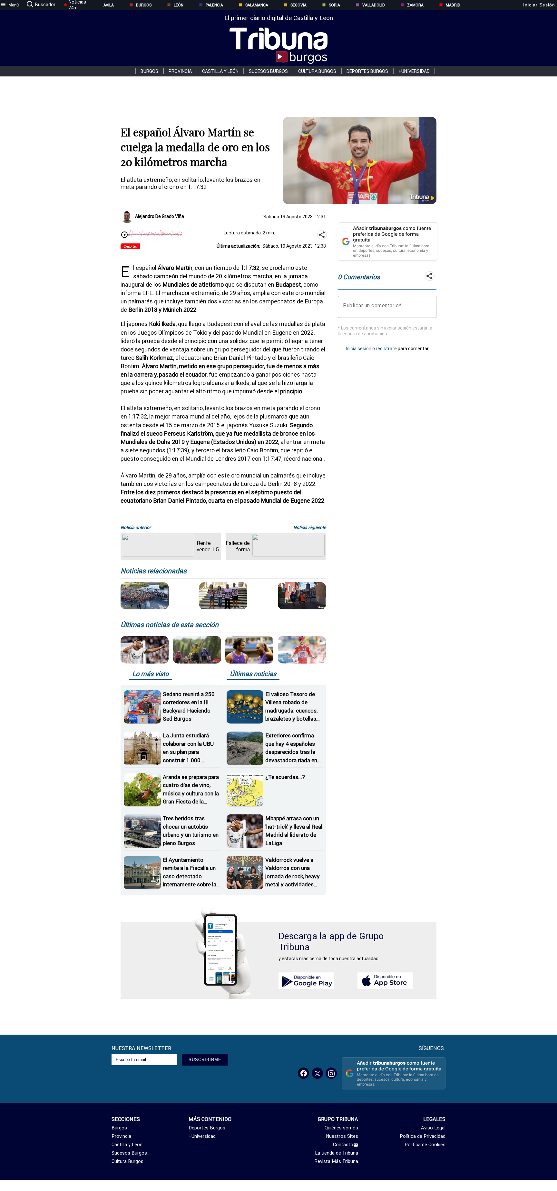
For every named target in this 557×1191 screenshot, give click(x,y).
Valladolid (373, 5)
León (178, 5)
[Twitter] (317, 1073)
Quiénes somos (341, 1128)
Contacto (343, 1144)
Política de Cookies (425, 1144)
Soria (334, 5)
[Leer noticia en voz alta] (124, 235)
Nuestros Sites (342, 1136)
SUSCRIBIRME (205, 1059)
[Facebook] (303, 1073)
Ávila (108, 5)
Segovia (298, 5)
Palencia (214, 5)
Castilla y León (220, 71)
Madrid (453, 5)
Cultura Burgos (317, 71)
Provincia (180, 71)
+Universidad (414, 71)
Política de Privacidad (422, 1136)
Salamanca (256, 5)
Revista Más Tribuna (336, 1161)
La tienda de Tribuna (336, 1153)
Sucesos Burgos (268, 71)
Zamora (415, 5)
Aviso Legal (433, 1128)
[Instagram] (331, 1073)
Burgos (143, 5)
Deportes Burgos (367, 71)
